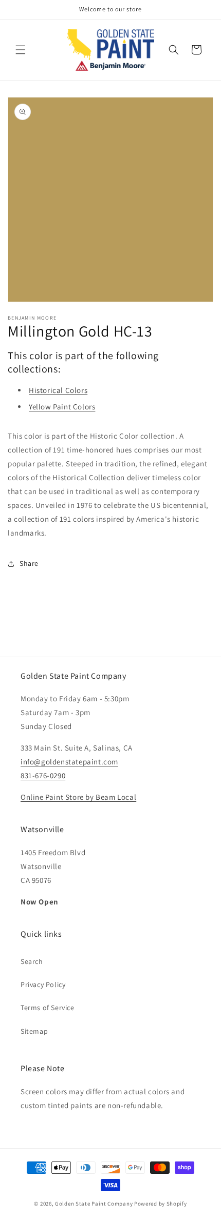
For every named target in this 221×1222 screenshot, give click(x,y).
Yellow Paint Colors (62, 406)
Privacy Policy (43, 984)
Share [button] (29, 563)
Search (32, 961)
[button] (20, 49)
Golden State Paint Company (94, 1203)
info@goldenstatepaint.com (69, 761)
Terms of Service (48, 1007)
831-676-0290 (43, 775)
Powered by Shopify (160, 1203)
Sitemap (34, 1031)
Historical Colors (58, 390)
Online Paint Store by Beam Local (78, 797)
